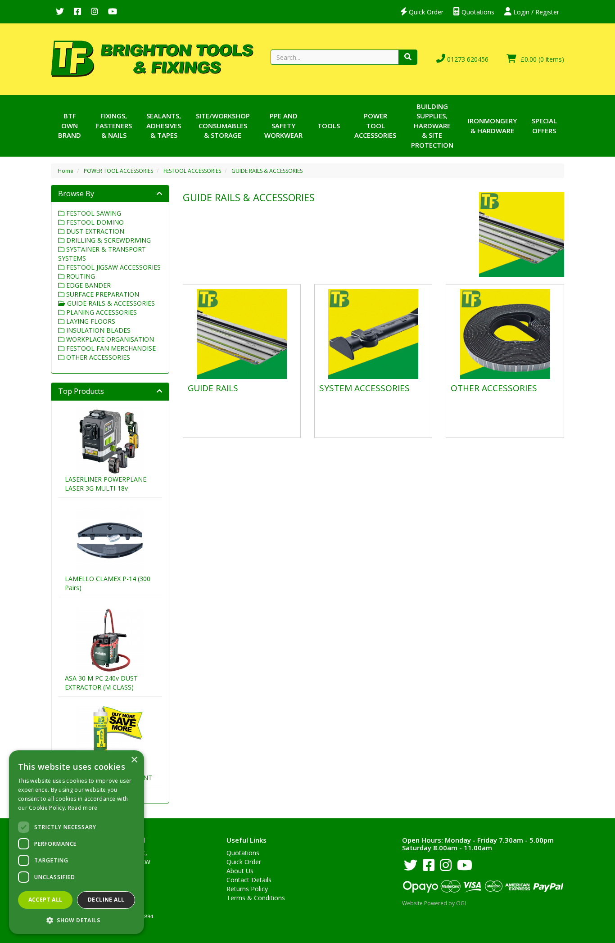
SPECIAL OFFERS (544, 125)
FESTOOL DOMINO (94, 222)
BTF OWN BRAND (69, 125)
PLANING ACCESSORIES (100, 312)
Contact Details (248, 879)
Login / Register (535, 12)
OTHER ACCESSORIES (97, 357)
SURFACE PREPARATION (101, 294)
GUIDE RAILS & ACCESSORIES (267, 171)
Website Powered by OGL (434, 903)
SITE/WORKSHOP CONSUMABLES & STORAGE (223, 125)
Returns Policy (247, 888)
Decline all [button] (106, 899)
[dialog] (76, 842)
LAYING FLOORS (89, 321)
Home (65, 171)
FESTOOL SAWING (92, 213)
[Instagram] (94, 12)
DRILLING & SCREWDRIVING (107, 240)
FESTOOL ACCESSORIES (192, 171)
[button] (76, 920)
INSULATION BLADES (97, 330)
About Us (239, 870)
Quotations (477, 12)
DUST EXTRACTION (94, 231)
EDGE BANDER (87, 285)
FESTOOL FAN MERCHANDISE (110, 348)
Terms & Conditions (255, 897)
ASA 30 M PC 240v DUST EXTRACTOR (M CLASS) (101, 682)
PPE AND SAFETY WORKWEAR (283, 125)
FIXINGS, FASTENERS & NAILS (114, 125)
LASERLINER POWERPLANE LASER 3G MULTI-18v (105, 483)
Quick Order (425, 12)
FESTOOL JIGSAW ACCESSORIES (112, 267)
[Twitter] (60, 12)
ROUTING (79, 276)
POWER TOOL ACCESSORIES (375, 125)
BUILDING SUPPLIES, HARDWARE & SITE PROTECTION (432, 125)
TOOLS (328, 125)
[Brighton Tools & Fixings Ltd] (152, 58)
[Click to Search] (407, 57)
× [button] (134, 760)
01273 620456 (466, 59)
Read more (83, 808)
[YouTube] (112, 12)
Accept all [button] (45, 899)
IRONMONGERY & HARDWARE (492, 125)
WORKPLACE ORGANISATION (109, 339)
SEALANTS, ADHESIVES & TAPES (163, 125)
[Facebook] (77, 12)
